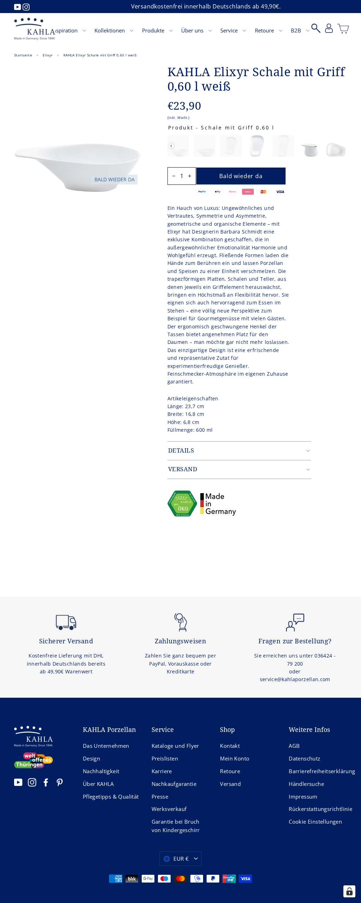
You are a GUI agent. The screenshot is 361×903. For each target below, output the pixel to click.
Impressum (303, 796)
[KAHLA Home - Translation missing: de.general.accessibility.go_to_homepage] (34, 29)
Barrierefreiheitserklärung (318, 771)
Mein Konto (234, 758)
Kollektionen (110, 30)
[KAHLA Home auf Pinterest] (59, 782)
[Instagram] (26, 6)
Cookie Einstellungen (315, 821)
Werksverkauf (169, 808)
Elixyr (48, 55)
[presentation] (171, 146)
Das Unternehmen (106, 745)
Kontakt (230, 745)
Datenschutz (304, 758)
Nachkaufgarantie (174, 783)
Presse (160, 796)
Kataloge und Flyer (175, 745)
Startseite (23, 55)
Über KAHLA (98, 783)
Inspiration (65, 30)
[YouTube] (18, 6)
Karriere (162, 771)
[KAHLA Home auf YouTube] (18, 782)
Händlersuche (306, 783)
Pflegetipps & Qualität (111, 796)
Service (229, 30)
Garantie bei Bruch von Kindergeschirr (176, 826)
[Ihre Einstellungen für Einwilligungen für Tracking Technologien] (349, 891)
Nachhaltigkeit (101, 771)
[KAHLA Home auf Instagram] (32, 782)
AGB (294, 745)
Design (91, 758)
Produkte (154, 30)
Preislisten (165, 758)
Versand (230, 783)
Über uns (193, 30)
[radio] (178, 146)
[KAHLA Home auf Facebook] (46, 782)
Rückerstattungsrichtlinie (318, 808)
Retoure (265, 30)
